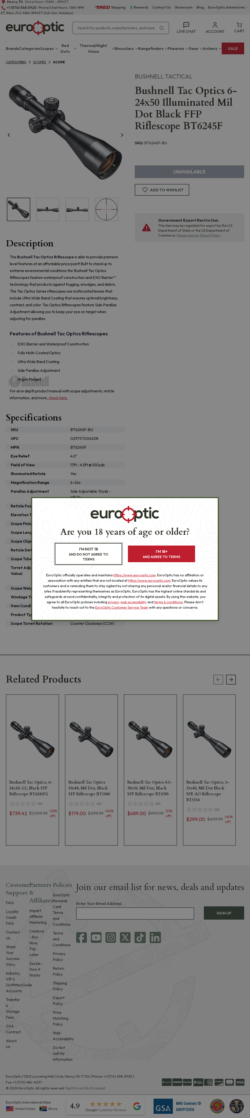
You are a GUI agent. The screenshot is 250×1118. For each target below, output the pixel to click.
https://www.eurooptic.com (135, 575)
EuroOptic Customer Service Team (121, 607)
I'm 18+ (161, 554)
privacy (113, 602)
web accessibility (133, 602)
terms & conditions (168, 602)
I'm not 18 (88, 554)
